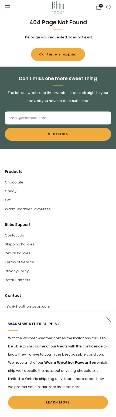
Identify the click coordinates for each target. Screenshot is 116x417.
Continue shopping (58, 54)
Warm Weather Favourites (28, 209)
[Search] (108, 7)
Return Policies (17, 253)
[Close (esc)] (108, 319)
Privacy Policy (17, 271)
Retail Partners (17, 280)
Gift (8, 200)
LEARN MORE (58, 402)
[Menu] (7, 7)
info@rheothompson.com (27, 306)
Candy (10, 191)
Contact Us (14, 235)
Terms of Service (19, 262)
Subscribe (58, 134)
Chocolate (14, 182)
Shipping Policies (20, 244)
